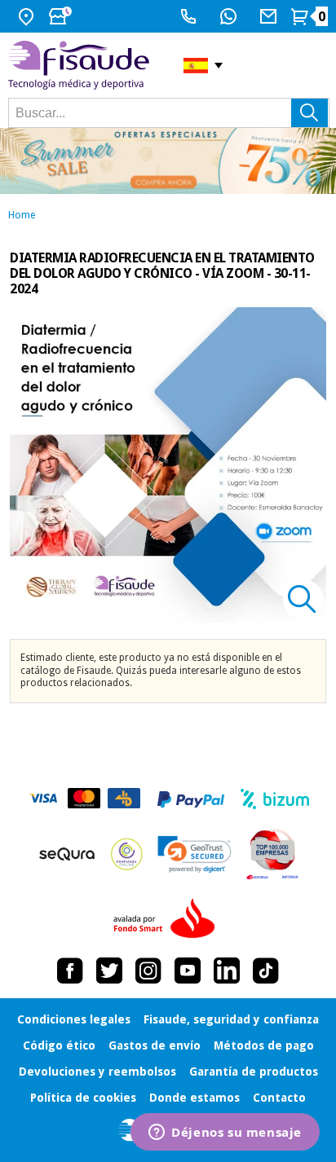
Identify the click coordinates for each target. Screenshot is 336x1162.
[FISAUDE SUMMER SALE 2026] (168, 161)
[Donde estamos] (28, 16)
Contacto (279, 1097)
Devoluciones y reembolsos (97, 1071)
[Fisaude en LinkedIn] (227, 970)
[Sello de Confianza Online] (127, 854)
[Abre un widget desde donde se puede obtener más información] (225, 1133)
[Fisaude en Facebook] (70, 970)
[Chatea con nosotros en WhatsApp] (230, 16)
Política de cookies (83, 1097)
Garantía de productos (253, 1071)
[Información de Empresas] (272, 854)
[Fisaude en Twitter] (109, 970)
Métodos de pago (264, 1045)
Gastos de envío (154, 1045)
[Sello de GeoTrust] (194, 854)
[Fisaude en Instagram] (148, 970)
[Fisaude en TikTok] (266, 970)
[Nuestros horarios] (62, 16)
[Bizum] (275, 799)
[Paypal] (190, 799)
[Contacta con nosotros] (270, 16)
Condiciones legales (73, 1019)
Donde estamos (194, 1097)
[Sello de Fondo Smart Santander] (168, 919)
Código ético (59, 1045)
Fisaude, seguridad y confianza (231, 1019)
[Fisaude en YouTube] (188, 970)
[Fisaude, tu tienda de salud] (83, 66)
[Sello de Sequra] (67, 853)
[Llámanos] (190, 16)
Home (21, 215)
